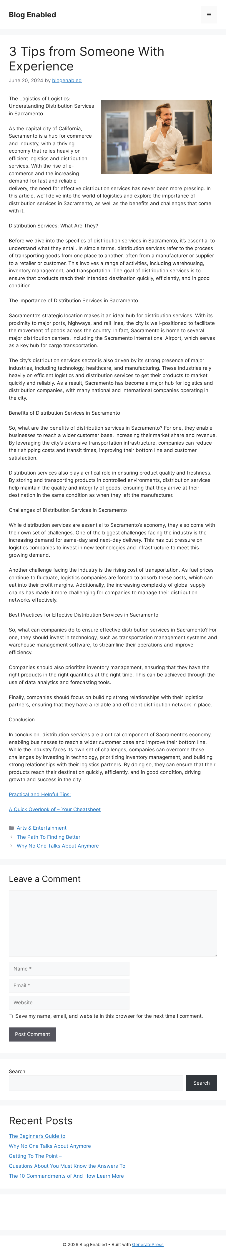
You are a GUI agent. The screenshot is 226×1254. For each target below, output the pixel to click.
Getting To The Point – (35, 1156)
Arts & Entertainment (42, 828)
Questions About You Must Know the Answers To (67, 1166)
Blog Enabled (32, 14)
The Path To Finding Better (48, 837)
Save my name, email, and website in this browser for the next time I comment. (109, 1016)
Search (17, 1071)
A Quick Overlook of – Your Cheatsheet (55, 809)
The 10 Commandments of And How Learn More (66, 1176)
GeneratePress (148, 1244)
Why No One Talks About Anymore (58, 846)
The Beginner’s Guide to (37, 1136)
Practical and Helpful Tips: (40, 794)
